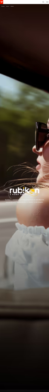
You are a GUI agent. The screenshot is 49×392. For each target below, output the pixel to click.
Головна (3, 6)
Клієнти (7, 6)
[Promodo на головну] (6, 2)
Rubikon (8, 199)
